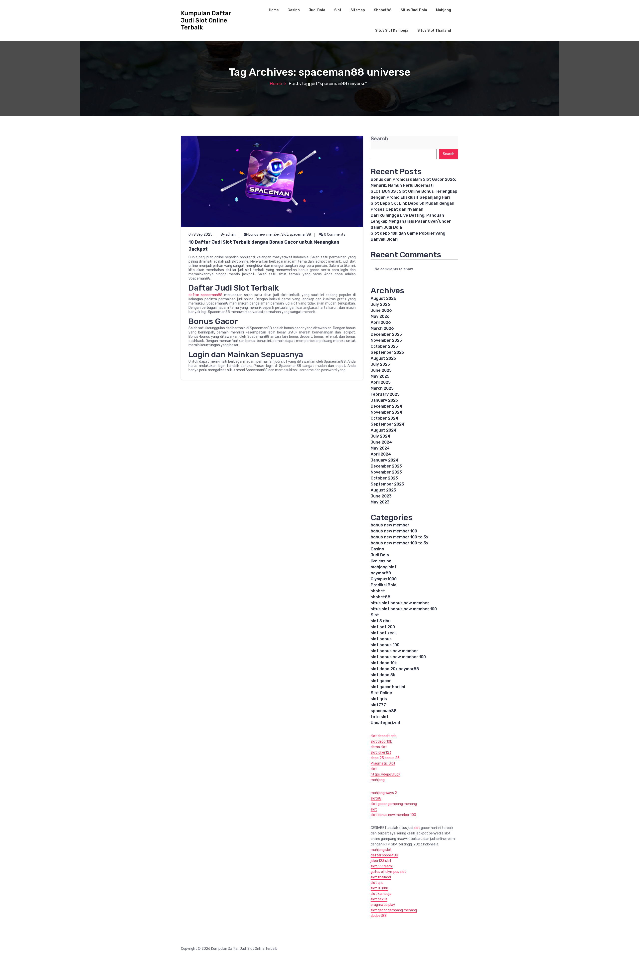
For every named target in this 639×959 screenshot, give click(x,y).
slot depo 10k (384, 662)
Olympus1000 (384, 579)
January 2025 (384, 400)
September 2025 (387, 352)
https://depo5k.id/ (385, 774)
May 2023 (380, 502)
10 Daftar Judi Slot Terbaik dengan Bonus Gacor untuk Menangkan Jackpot (263, 245)
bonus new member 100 (394, 531)
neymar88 (381, 573)
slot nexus (379, 899)
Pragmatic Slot (383, 763)
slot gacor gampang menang (394, 804)
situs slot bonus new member (400, 603)
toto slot (379, 716)
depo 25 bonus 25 (385, 758)
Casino (294, 10)
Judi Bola (317, 10)
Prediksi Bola (383, 585)
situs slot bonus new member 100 (404, 609)
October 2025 (384, 346)
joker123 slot (381, 861)
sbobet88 (380, 597)
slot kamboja (381, 894)
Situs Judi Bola (414, 10)
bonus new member (264, 234)
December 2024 (386, 406)
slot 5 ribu (381, 621)
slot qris (379, 698)
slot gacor (381, 680)
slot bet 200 (383, 627)
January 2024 (384, 460)
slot (374, 769)
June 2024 (381, 442)
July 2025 (380, 364)
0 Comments (334, 234)
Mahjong (443, 10)
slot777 (378, 704)
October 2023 (384, 478)
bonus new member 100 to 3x (399, 537)
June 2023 (381, 496)
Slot (337, 10)
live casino (381, 561)
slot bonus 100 (385, 644)
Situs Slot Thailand (434, 30)
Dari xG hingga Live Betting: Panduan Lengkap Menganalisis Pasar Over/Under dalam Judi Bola (411, 221)
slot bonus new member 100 (398, 656)
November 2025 (386, 340)
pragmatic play (383, 905)
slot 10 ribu (379, 888)
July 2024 (380, 436)
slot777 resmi (382, 866)
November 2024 (386, 412)
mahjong (378, 780)
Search (379, 139)
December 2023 (386, 466)
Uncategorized (385, 722)
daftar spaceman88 (205, 295)
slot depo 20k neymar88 (395, 668)
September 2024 (387, 424)
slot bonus (381, 639)
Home (274, 10)
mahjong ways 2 (384, 793)
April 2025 (381, 382)
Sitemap (357, 10)
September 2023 (387, 484)
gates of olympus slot (388, 872)
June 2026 (381, 310)
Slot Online (381, 692)
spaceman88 (300, 234)
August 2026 (383, 298)
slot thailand (381, 877)
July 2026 (380, 304)
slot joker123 (381, 752)
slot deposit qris (383, 736)
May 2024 (380, 448)
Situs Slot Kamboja (391, 30)
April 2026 (381, 322)
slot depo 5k (383, 674)
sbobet (378, 591)
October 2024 (384, 418)
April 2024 (381, 454)
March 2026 (382, 328)
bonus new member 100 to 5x (399, 543)
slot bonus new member (394, 650)
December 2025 (386, 334)
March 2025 (382, 388)
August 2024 (383, 430)
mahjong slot (383, 567)
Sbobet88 (383, 10)
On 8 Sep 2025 (200, 234)
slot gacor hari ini (388, 686)
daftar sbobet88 (384, 855)
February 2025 (385, 394)
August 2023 (383, 490)
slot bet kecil (383, 633)
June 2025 (381, 370)
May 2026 (380, 316)
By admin (228, 234)
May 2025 (380, 376)
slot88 (376, 798)
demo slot (379, 747)
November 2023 (386, 472)
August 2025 (383, 358)
